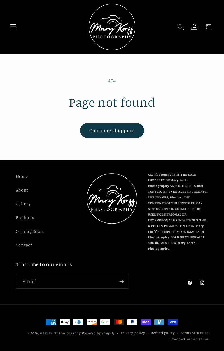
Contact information (190, 339)
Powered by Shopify (98, 333)
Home (22, 176)
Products (25, 217)
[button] (13, 27)
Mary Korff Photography (60, 333)
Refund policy (163, 333)
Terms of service (194, 333)
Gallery (23, 203)
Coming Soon (29, 231)
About (22, 190)
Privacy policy (133, 333)
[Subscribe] (122, 281)
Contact (24, 245)
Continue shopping (112, 130)
